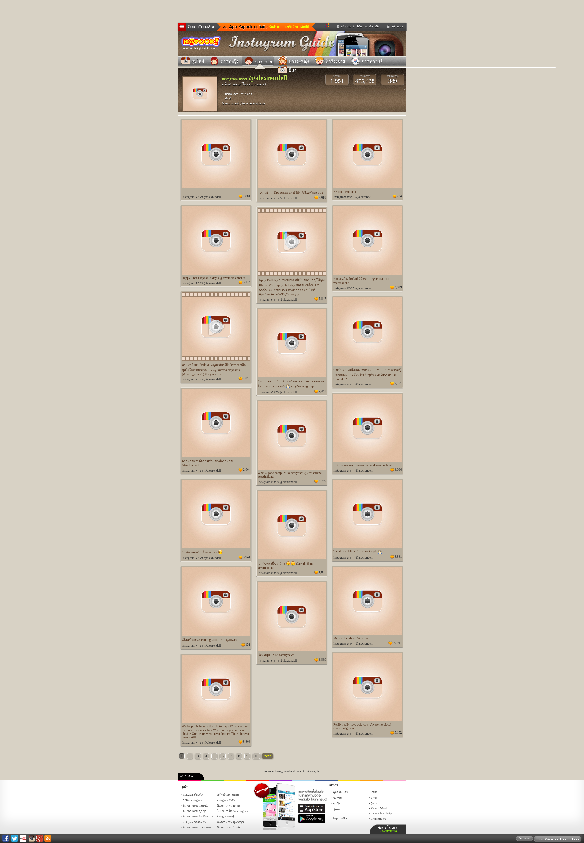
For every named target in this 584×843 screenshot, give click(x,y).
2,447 (322, 391)
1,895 (322, 572)
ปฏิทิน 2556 (235, 780)
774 (399, 196)
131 (247, 644)
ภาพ (212, 780)
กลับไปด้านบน (188, 776)
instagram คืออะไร (193, 794)
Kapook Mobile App (382, 813)
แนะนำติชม (544, 839)
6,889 (322, 659)
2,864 (246, 469)
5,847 (322, 298)
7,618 (322, 197)
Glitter (394, 780)
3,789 (322, 481)
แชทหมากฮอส (349, 780)
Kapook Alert (340, 818)
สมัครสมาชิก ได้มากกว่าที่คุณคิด (360, 26)
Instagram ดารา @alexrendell (201, 197)
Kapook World (379, 808)
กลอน (326, 780)
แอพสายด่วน (378, 818)
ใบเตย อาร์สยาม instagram (232, 811)
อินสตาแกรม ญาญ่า (194, 811)
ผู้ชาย (374, 803)
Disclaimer (524, 838)
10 (256, 756)
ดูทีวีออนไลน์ (340, 792)
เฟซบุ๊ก (257, 780)
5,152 (398, 732)
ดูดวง (374, 797)
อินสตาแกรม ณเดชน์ (195, 805)
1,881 (246, 196)
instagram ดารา (303, 780)
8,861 (398, 556)
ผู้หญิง (336, 803)
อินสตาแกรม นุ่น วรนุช (230, 822)
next (267, 756)
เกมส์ (374, 792)
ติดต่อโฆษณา (388, 829)
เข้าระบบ (397, 26)
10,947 (397, 642)
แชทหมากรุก (371, 780)
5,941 (246, 557)
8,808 (246, 741)
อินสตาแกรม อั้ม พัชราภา (198, 816)
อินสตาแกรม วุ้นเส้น (229, 827)
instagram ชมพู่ (225, 816)
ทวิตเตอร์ (280, 780)
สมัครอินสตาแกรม (228, 794)
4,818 (246, 378)
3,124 (246, 282)
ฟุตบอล (337, 809)
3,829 (398, 287)
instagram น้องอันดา (194, 822)
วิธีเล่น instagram (192, 800)
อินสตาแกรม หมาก (228, 805)
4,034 (398, 469)
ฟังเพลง (337, 797)
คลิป (189, 780)
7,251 (398, 383)
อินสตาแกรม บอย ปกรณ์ (197, 827)
